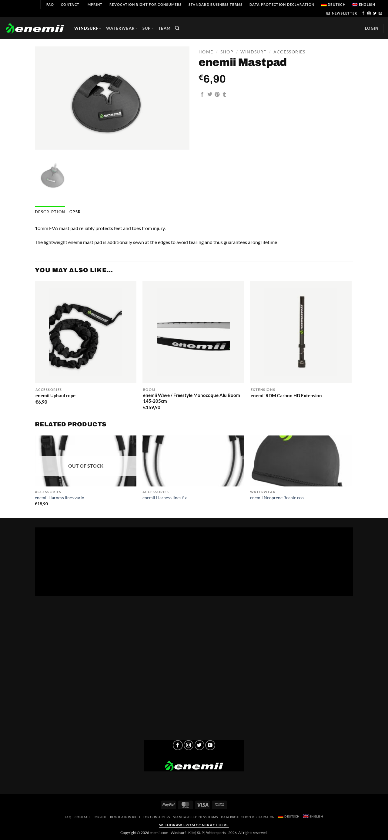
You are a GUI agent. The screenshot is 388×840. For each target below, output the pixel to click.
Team (164, 28)
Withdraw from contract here (194, 825)
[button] (341, 13)
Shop (226, 51)
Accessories (289, 51)
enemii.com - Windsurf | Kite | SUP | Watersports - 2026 (193, 832)
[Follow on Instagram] (369, 13)
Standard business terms (216, 4)
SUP (146, 28)
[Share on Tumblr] (224, 94)
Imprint (94, 4)
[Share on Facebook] (202, 94)
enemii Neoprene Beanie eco (277, 497)
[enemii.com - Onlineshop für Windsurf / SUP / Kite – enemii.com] (35, 28)
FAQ (50, 4)
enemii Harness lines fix (164, 497)
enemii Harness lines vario (59, 497)
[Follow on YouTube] (210, 745)
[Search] (177, 28)
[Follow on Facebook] (363, 13)
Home (206, 51)
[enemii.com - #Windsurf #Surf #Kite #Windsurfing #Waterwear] (194, 766)
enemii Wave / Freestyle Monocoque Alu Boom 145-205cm (191, 398)
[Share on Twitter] (209, 94)
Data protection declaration (281, 4)
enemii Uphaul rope (55, 395)
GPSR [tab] (75, 211)
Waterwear (120, 28)
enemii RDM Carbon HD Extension (286, 395)
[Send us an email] (380, 13)
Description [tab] (50, 211)
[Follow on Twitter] (375, 13)
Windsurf (86, 28)
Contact (70, 4)
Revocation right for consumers (145, 4)
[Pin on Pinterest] (217, 94)
